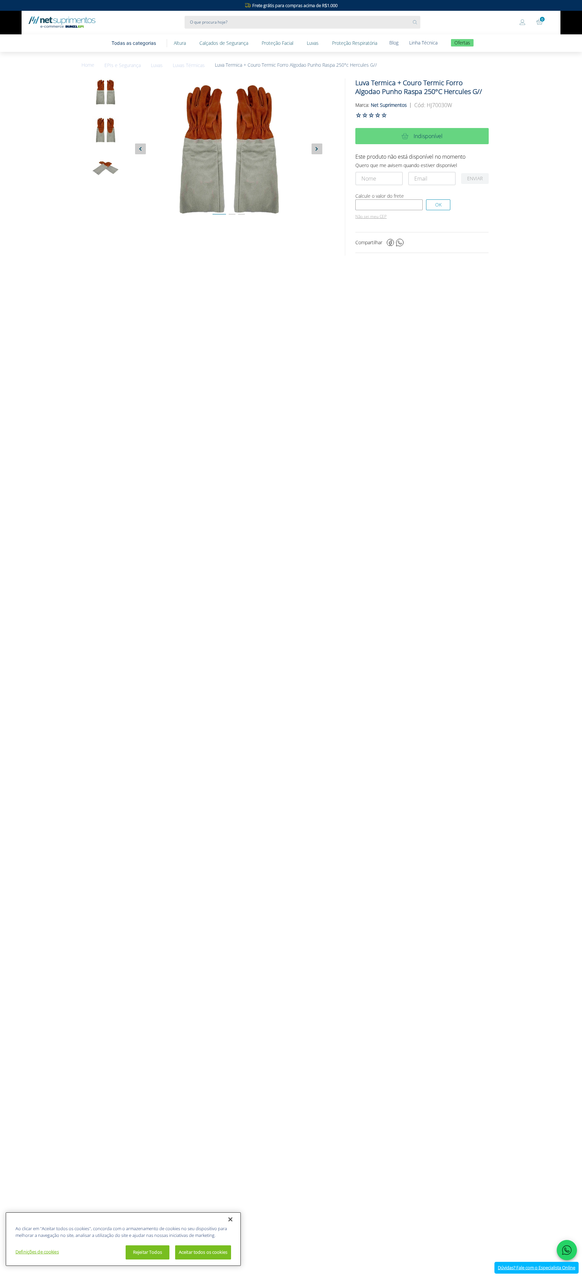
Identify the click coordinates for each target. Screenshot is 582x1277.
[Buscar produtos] (416, 22)
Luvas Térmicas (189, 65)
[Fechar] (230, 1219)
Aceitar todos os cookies (203, 1252)
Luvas (157, 65)
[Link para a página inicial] (93, 65)
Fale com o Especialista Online (536, 1268)
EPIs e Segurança (122, 65)
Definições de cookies (37, 1252)
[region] (123, 1239)
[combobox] (302, 22)
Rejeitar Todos (147, 1252)
